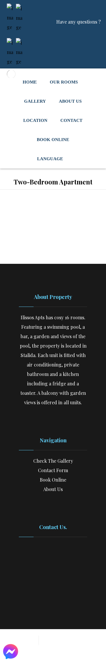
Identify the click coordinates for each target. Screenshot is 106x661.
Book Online (53, 480)
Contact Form (53, 470)
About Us (53, 489)
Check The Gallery (53, 461)
